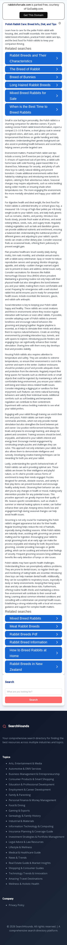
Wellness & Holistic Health (24, 884)
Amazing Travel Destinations (26, 878)
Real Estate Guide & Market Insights (30, 863)
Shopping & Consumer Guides (26, 868)
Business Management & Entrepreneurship (34, 774)
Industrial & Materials (21, 821)
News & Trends (18, 857)
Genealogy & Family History (25, 815)
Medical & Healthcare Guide (25, 852)
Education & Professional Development (31, 784)
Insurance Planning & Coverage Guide (31, 831)
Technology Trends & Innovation (28, 873)
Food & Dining (17, 805)
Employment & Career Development (30, 789)
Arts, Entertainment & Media (25, 763)
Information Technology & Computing (31, 826)
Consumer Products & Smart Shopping (31, 779)
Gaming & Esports (19, 810)
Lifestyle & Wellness (20, 847)
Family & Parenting (20, 795)
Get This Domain (33, 15)
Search (33, 699)
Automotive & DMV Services (25, 768)
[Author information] (60, 23)
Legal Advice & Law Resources (26, 842)
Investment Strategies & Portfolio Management (36, 836)
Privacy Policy (16, 905)
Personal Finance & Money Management (32, 800)
